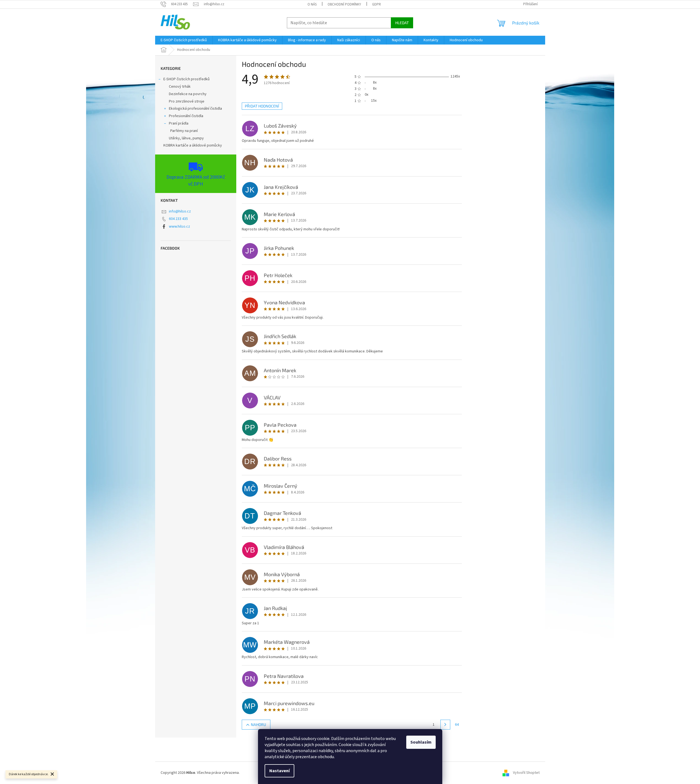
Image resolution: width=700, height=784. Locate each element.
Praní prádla (178, 123)
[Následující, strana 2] (445, 725)
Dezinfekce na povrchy (188, 94)
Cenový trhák (180, 86)
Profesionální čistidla (186, 116)
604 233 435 (178, 219)
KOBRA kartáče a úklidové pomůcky (192, 145)
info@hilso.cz (180, 211)
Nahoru (258, 724)
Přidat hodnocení (262, 106)
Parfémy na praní (184, 131)
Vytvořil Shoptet (526, 772)
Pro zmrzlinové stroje (186, 101)
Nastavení (279, 771)
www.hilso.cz (179, 226)
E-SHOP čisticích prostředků (186, 79)
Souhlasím (421, 742)
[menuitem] (183, 40)
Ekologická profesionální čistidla (195, 108)
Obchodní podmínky (344, 4)
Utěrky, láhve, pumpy (186, 138)
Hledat (402, 22)
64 (457, 724)
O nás (312, 4)
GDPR (376, 4)
